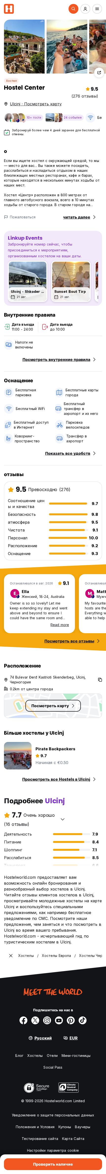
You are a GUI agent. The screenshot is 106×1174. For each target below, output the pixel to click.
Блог (19, 1055)
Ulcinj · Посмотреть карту (36, 103)
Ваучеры (82, 1127)
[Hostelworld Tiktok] (83, 1020)
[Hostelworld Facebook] (23, 1020)
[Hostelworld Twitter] (35, 1020)
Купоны (64, 1127)
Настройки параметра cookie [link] (53, 1150)
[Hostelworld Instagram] (47, 1020)
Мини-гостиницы (76, 1055)
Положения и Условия (35, 1127)
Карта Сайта (73, 1139)
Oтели (52, 1055)
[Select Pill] (73, 9)
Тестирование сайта (40, 1139)
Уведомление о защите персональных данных (53, 1115)
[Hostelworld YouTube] (59, 1020)
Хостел (11, 81)
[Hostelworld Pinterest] (71, 1020)
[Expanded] (11, 956)
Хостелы (35, 1055)
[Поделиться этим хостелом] (99, 72)
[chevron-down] (63, 819)
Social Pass (52, 1067)
